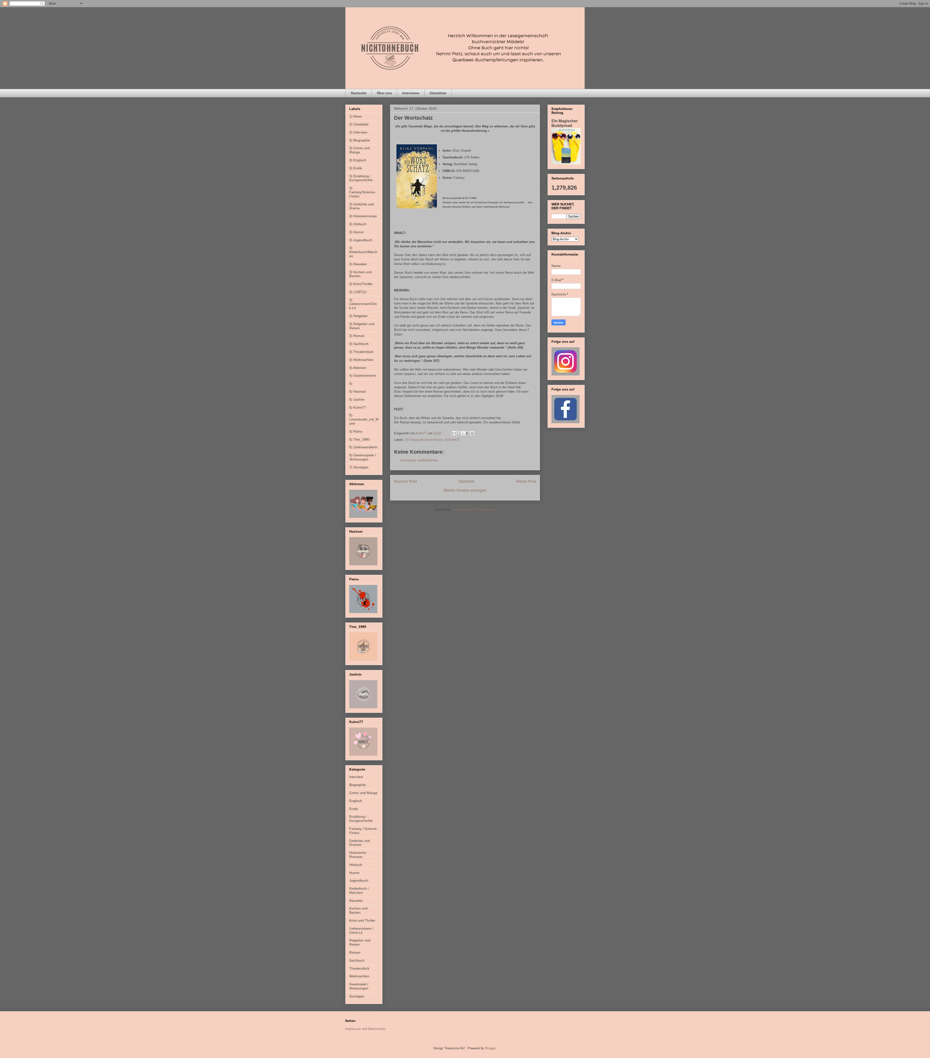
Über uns (384, 93)
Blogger (490, 1048)
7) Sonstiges (358, 467)
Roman (354, 952)
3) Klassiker (358, 264)
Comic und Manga (363, 793)
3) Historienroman (363, 216)
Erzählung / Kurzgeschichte (361, 819)
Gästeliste (438, 93)
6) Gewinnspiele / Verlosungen (362, 457)
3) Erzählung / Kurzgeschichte (361, 178)
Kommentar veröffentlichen (419, 460)
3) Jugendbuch (360, 240)
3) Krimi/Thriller (361, 284)
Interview (356, 777)
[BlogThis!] (458, 433)
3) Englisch (357, 160)
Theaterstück (359, 968)
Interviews (410, 93)
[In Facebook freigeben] (467, 433)
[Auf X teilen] (463, 433)
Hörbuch (355, 865)
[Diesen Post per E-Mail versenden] (453, 433)
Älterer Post (526, 481)
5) (350, 383)
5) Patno (355, 431)
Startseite (358, 93)
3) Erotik (355, 168)
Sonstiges (356, 996)
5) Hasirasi (357, 391)
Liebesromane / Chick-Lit (361, 930)
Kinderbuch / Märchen (359, 891)
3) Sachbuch (359, 344)
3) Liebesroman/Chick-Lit (363, 304)
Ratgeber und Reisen (359, 942)
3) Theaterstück (361, 352)
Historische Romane (357, 855)
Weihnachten (359, 976)
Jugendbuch (358, 880)
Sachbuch (356, 960)
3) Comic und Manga (359, 150)
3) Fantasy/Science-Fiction (424, 440)
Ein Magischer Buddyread (564, 123)
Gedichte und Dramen (359, 843)
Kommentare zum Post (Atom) (473, 509)
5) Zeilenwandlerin (363, 447)
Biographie (357, 785)
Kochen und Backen (358, 910)
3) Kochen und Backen (360, 274)
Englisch (355, 801)
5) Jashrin (356, 399)
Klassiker (356, 900)
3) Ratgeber (358, 316)
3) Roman (356, 336)
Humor (354, 873)
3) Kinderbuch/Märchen (363, 252)
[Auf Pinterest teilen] (472, 433)
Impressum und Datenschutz (365, 1029)
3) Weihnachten (361, 360)
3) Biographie (359, 140)
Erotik (353, 809)
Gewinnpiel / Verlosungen (358, 986)
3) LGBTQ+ (358, 292)
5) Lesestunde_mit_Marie (364, 419)
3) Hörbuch (357, 224)
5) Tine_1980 (359, 439)
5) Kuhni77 (452, 440)
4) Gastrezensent (362, 375)
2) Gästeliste (359, 124)
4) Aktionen (357, 368)
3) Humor (356, 232)
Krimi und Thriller (362, 920)
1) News (355, 116)
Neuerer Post (405, 481)
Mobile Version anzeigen (465, 490)
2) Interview (358, 132)
